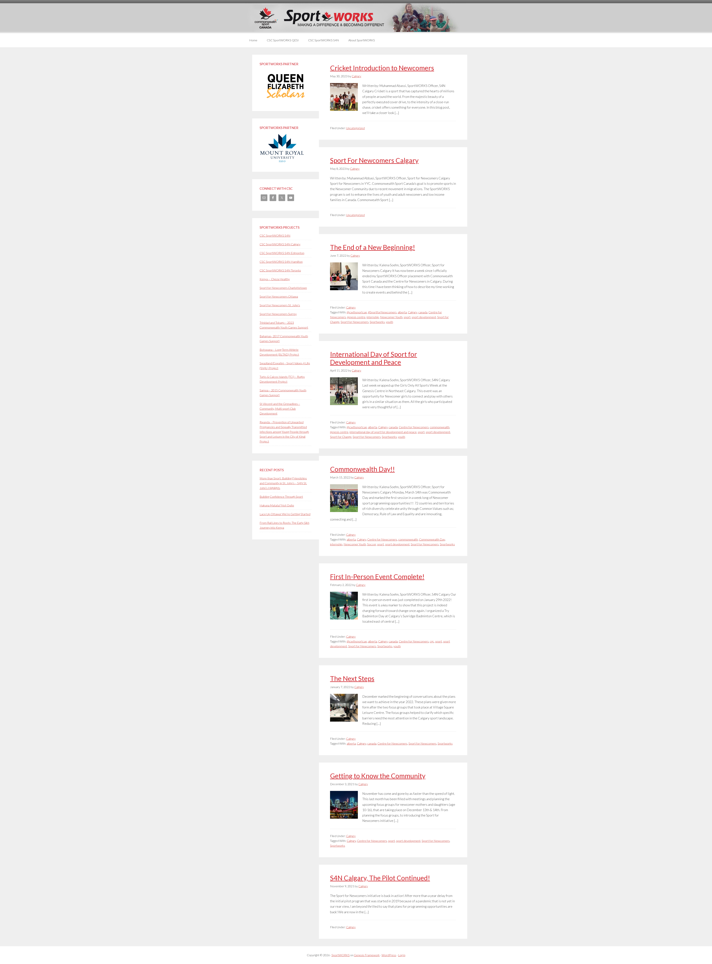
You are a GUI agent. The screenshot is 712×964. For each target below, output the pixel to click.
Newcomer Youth (391, 317)
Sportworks (377, 322)
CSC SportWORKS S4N (275, 235)
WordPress (389, 955)
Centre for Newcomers (414, 427)
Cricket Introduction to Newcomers (382, 68)
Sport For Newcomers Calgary (374, 160)
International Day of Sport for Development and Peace (373, 358)
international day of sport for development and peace (383, 432)
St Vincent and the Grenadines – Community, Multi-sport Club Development (280, 408)
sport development (424, 317)
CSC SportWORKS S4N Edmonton (282, 253)
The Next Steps (352, 678)
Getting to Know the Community (377, 776)
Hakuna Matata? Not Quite (277, 505)
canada (422, 312)
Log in (401, 955)
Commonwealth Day (432, 539)
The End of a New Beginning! (372, 247)
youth (389, 322)
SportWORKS (341, 955)
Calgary (351, 307)
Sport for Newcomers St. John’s (280, 305)
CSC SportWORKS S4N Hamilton (281, 261)
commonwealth (439, 427)
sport (407, 317)
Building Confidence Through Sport (281, 496)
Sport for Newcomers (355, 322)
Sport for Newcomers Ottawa (279, 296)
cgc (432, 641)
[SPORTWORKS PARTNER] (286, 101)
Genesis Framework (367, 955)
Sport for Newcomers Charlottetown (283, 287)
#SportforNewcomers (382, 312)
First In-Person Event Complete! (377, 576)
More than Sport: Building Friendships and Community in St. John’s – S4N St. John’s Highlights (283, 483)
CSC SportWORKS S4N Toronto (280, 270)
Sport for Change (341, 436)
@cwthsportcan (357, 312)
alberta (402, 312)
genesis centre (356, 317)
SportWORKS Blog (356, 18)
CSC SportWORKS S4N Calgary (280, 244)
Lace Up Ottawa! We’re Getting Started (285, 514)
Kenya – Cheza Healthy (275, 279)
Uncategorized (355, 128)
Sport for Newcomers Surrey (278, 314)
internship (373, 317)
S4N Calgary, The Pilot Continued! (380, 878)
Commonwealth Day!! (362, 469)
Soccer (371, 544)
